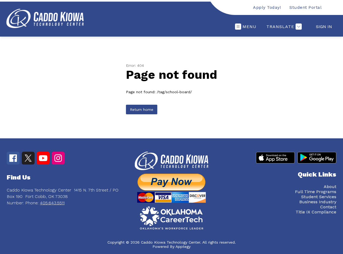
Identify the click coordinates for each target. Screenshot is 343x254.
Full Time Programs (315, 191)
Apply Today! (267, 7)
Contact (328, 206)
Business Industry (317, 201)
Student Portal (305, 7)
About (330, 186)
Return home (141, 109)
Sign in (324, 26)
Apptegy (183, 246)
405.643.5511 (52, 202)
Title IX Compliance (316, 211)
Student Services (318, 196)
